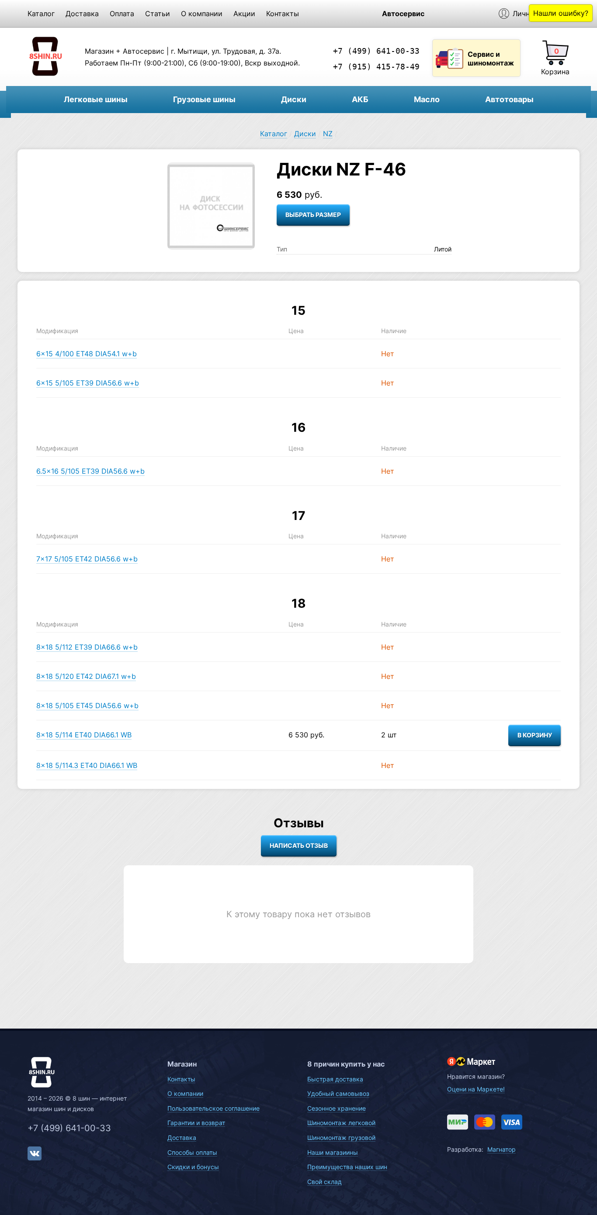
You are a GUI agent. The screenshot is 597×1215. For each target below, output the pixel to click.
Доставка (82, 13)
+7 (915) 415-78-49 (376, 66)
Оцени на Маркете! (476, 1089)
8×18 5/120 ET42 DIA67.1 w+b (86, 676)
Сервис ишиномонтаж (491, 58)
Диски (293, 99)
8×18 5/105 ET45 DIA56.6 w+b (87, 705)
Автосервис (403, 13)
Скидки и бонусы (193, 1166)
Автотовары (509, 99)
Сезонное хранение (336, 1108)
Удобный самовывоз (338, 1093)
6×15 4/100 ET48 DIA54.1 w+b (86, 353)
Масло (427, 99)
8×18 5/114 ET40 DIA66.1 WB (84, 734)
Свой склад (324, 1181)
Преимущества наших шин (347, 1166)
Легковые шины (96, 99)
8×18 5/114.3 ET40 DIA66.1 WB (86, 765)
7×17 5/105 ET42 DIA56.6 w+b (87, 558)
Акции (244, 13)
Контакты (282, 13)
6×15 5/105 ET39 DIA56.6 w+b (87, 383)
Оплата (122, 13)
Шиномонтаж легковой (341, 1122)
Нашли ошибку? (560, 13)
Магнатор (501, 1149)
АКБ (360, 99)
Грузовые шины (204, 99)
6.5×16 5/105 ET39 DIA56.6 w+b (90, 471)
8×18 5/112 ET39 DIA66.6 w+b (87, 647)
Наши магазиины (332, 1152)
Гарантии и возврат (196, 1122)
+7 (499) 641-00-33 (376, 50)
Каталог (41, 13)
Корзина (555, 71)
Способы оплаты (192, 1152)
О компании (201, 13)
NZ (328, 133)
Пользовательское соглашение (213, 1108)
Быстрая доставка (335, 1079)
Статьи (157, 13)
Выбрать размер (313, 214)
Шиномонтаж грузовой (341, 1137)
